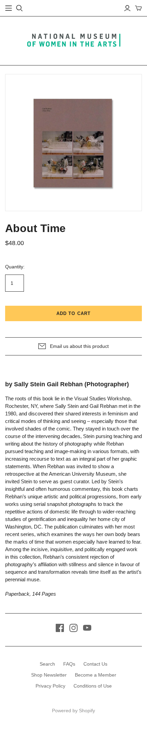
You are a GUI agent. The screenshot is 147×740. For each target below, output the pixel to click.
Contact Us (95, 664)
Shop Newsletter (49, 675)
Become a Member (95, 675)
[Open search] (19, 8)
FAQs (69, 664)
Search (47, 664)
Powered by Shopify (73, 710)
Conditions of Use (93, 686)
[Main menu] (8, 8)
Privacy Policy (50, 686)
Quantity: (15, 266)
